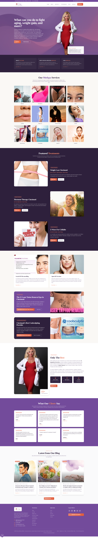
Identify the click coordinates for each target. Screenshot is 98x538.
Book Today (53, 385)
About (52, 4)
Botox (33, 510)
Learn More (53, 179)
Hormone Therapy (35, 515)
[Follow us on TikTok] (80, 511)
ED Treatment (34, 523)
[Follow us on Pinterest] (75, 511)
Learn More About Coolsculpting (24, 335)
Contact (74, 4)
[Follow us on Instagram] (72, 511)
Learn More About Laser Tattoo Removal (25, 309)
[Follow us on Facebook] (69, 511)
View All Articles (48, 498)
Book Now (61, 179)
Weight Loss (34, 513)
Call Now (80, 4)
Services (57, 4)
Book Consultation (37, 335)
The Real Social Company (50, 532)
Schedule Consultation (76, 514)
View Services (26, 41)
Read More (18, 285)
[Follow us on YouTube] (77, 511)
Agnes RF (33, 521)
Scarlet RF (34, 520)
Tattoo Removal (34, 518)
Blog (69, 4)
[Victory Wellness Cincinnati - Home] (18, 4)
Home (48, 4)
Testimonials (64, 4)
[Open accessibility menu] (2, 535)
